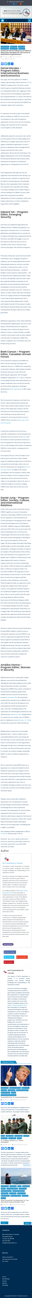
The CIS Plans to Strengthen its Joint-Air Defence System (5, 1223)
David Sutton (26, 1186)
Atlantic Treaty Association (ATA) (17, 1005)
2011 (18, 377)
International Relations (22, 1090)
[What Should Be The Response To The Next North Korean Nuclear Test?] (16, 1176)
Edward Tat (22, 48)
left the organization (15, 389)
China (2, 1136)
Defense (3, 1188)
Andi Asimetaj (4, 1186)
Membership (5, 1279)
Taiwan (19, 1138)
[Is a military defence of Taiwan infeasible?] (16, 1124)
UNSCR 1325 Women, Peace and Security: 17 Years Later (28, 1223)
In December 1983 (11, 697)
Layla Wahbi (13, 1193)
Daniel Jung (21, 46)
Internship (5, 1285)
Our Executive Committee (9, 1259)
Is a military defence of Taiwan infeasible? (12, 1141)
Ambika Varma (5, 46)
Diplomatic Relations (15, 1088)
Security (13, 1092)
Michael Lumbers (5, 1092)
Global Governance (6, 1191)
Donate (4, 1281)
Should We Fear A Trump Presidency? (14, 1097)
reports (25, 437)
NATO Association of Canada (12, 863)
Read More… (27, 1165)
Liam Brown (4, 1138)
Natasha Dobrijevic (15, 1195)
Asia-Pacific (13, 1186)
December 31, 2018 (24, 720)
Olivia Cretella (12, 1138)
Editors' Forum (13, 48)
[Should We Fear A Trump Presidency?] (16, 1075)
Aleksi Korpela (4, 1088)
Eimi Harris (3, 1090)
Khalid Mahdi (4, 1193)
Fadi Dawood (11, 1090)
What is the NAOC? (7, 1257)
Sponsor (4, 1283)
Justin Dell (26, 1136)
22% (28, 82)
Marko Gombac (5, 1195)
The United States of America (8, 1095)
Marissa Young (21, 1193)
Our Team (5, 1261)
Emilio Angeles (18, 1136)
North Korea (25, 1195)
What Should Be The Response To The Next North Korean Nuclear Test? (15, 1201)
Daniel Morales (4, 48)
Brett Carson (14, 46)
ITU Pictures (4, 833)
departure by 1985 (15, 714)
